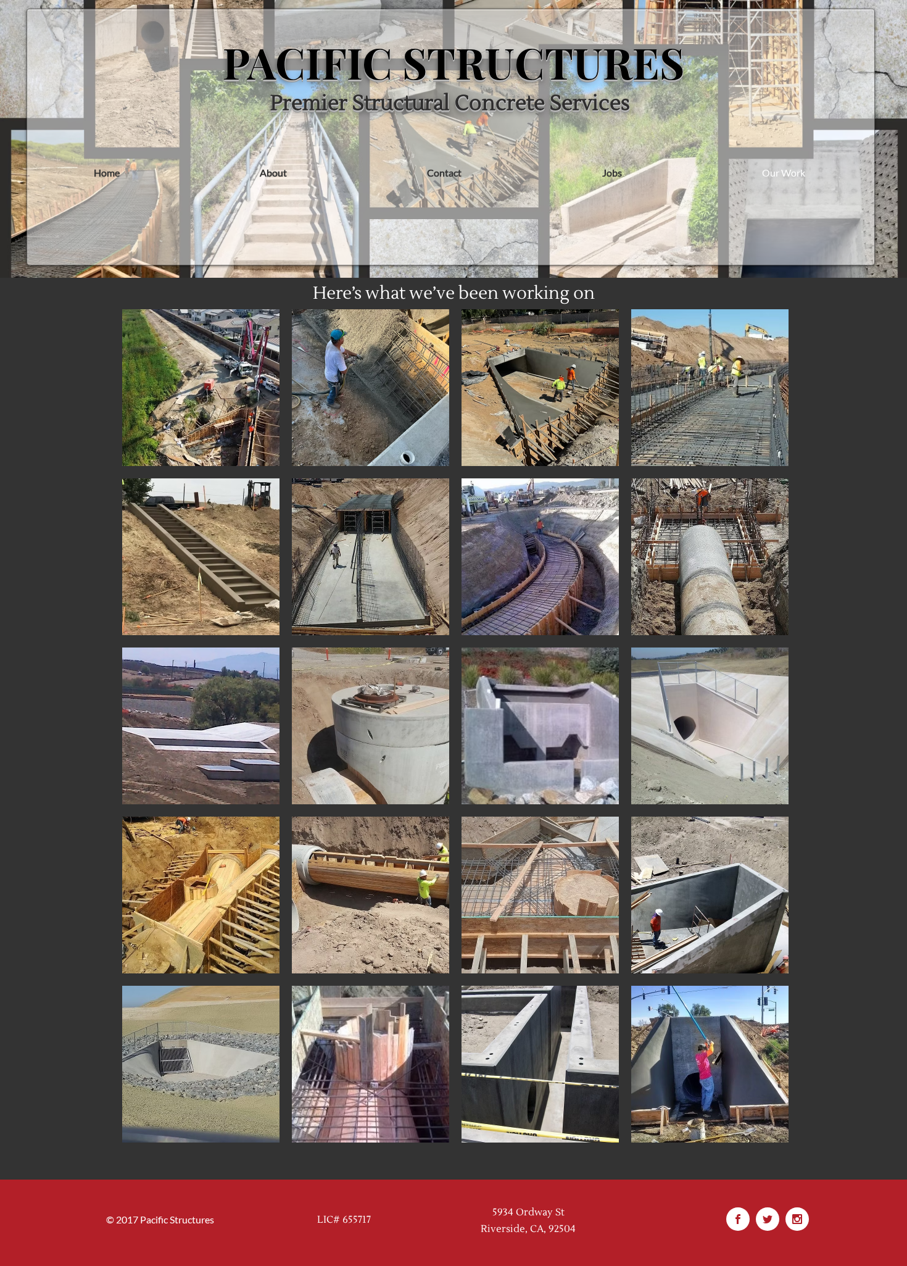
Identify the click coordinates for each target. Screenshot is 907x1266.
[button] (201, 387)
